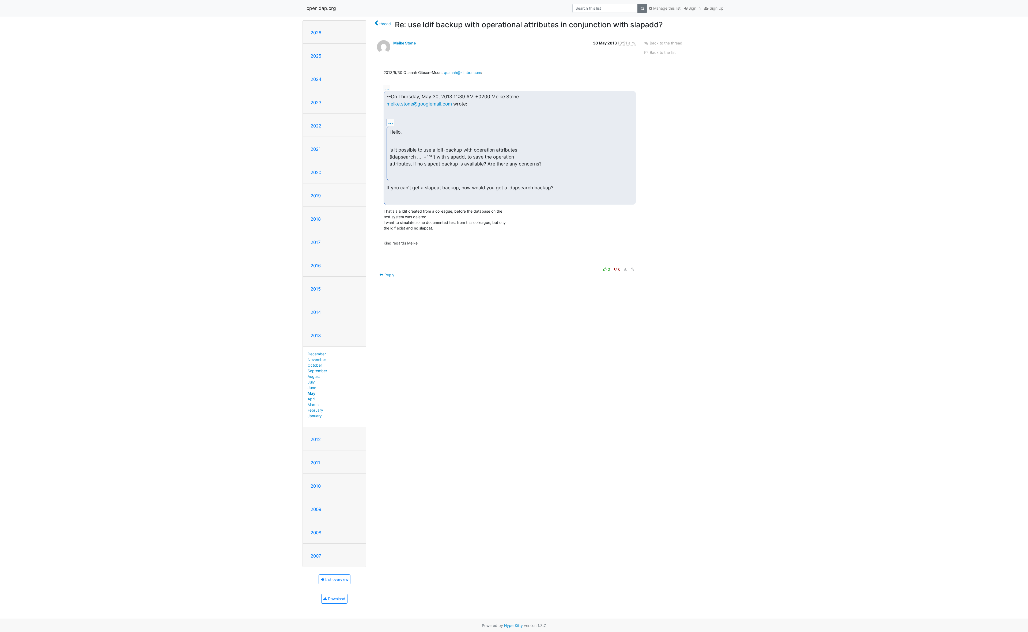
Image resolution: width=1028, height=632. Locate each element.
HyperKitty (513, 625)
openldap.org (321, 8)
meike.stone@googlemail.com (419, 104)
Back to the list (662, 52)
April (311, 399)
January (315, 415)
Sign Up (716, 8)
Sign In (694, 8)
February (315, 410)
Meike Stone (404, 43)
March (313, 404)
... (387, 88)
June (312, 387)
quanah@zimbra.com (462, 72)
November (317, 359)
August (314, 376)
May (311, 393)
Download (336, 598)
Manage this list (666, 8)
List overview (336, 579)
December (317, 354)
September (317, 370)
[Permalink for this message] (633, 269)
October (315, 365)
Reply (388, 275)
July (311, 382)
